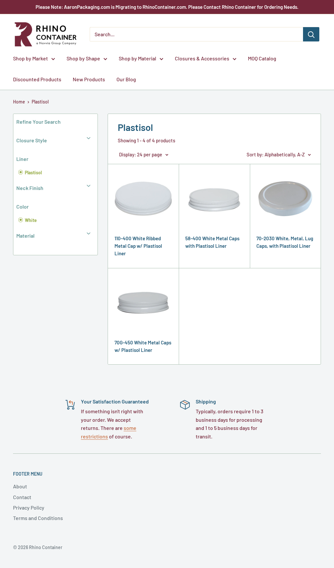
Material (25, 235)
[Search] (311, 34)
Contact (22, 497)
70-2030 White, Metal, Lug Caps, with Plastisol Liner (284, 242)
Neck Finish (29, 188)
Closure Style (31, 140)
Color (22, 206)
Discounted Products (37, 79)
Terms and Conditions (38, 518)
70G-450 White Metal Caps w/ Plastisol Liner (142, 346)
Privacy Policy (28, 507)
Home (19, 101)
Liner (22, 159)
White (30, 220)
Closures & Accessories (202, 58)
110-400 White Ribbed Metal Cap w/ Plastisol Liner (138, 246)
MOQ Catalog (262, 58)
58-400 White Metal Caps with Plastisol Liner (212, 242)
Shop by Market (30, 58)
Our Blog (126, 79)
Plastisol (40, 101)
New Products (89, 79)
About (20, 486)
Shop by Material (137, 58)
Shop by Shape (83, 58)
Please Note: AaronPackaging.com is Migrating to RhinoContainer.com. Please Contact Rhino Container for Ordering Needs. (167, 7)
